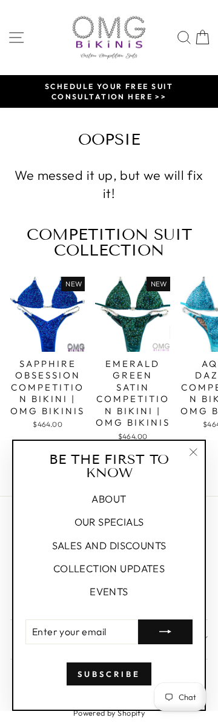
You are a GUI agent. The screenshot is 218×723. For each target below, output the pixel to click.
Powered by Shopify (109, 713)
